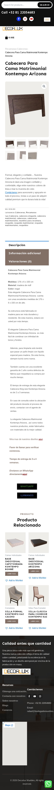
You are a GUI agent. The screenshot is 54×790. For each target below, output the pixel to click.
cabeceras (21, 218)
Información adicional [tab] (25, 253)
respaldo (9, 223)
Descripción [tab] (17, 245)
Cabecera (13, 216)
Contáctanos (11, 192)
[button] (44, 86)
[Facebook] (19, 19)
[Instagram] (25, 19)
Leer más (11, 574)
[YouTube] (31, 19)
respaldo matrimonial (24, 223)
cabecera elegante (27, 216)
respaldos (23, 225)
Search (45, 4)
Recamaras (10, 49)
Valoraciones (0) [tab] (20, 261)
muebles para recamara (30, 221)
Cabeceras (22, 49)
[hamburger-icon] (47, 19)
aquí (41, 439)
